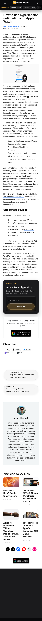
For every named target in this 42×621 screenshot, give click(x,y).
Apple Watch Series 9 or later (19, 223)
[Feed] (29, 549)
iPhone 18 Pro (29, 8)
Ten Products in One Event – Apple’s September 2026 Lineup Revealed (30, 529)
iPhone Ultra (16, 8)
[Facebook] (18, 549)
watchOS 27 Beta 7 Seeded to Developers (10, 493)
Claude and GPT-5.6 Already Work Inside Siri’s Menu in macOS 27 (30, 496)
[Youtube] (24, 549)
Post (8, 349)
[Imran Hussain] (21, 410)
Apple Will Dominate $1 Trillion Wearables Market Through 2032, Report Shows (11, 531)
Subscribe (21, 306)
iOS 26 (29, 220)
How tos (16, 26)
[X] (13, 549)
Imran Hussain (21, 418)
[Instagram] (34, 549)
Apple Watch (7, 26)
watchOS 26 (29, 229)
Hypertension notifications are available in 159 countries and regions (20, 195)
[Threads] (8, 549)
